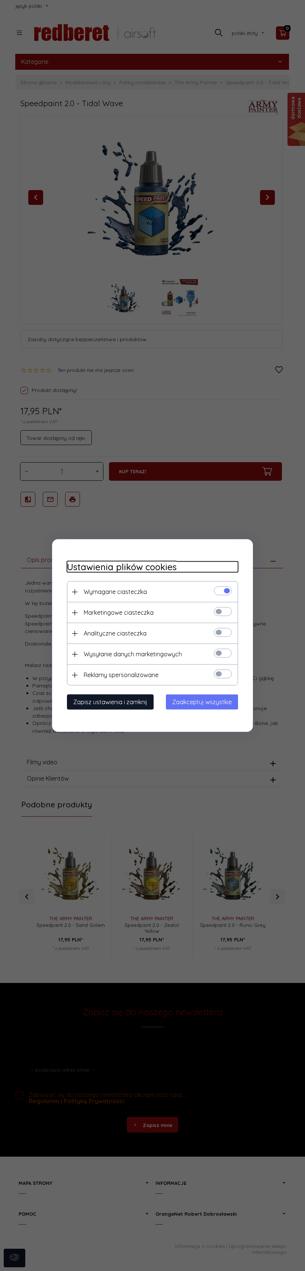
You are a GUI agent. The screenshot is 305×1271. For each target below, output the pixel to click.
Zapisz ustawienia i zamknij (110, 702)
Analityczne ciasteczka (115, 633)
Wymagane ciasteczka (115, 591)
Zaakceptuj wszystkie (202, 702)
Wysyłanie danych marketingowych (133, 654)
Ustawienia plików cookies (122, 567)
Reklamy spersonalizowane (121, 675)
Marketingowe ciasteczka (119, 612)
